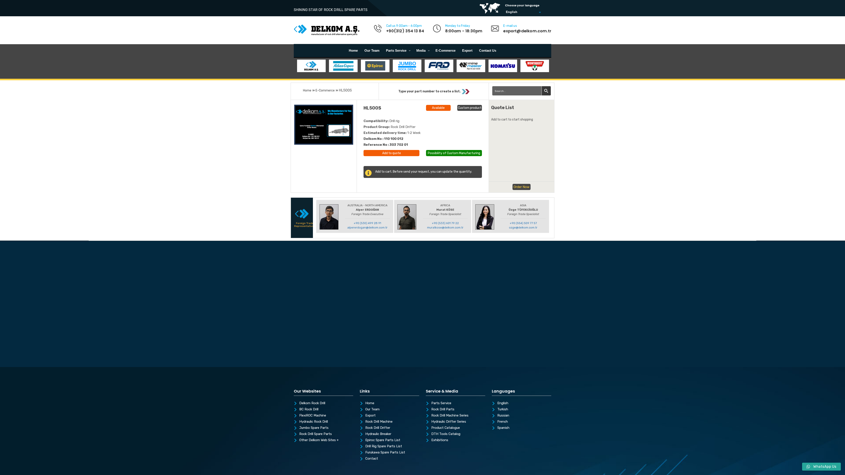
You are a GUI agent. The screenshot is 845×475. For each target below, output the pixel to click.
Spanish (503, 428)
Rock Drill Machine (379, 422)
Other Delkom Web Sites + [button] (319, 440)
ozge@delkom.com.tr (523, 227)
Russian (503, 415)
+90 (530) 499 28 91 (367, 223)
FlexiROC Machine (312, 415)
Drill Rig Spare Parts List (383, 446)
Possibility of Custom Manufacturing (454, 152)
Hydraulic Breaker (378, 434)
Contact (371, 458)
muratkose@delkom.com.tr (445, 227)
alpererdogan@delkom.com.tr (367, 227)
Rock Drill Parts (442, 409)
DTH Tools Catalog (445, 434)
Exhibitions (439, 440)
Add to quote (391, 153)
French (502, 422)
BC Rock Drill (308, 409)
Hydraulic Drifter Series (448, 422)
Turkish (502, 409)
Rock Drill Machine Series (449, 415)
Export (370, 415)
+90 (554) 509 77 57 (523, 223)
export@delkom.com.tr (527, 31)
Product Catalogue (445, 428)
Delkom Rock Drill (312, 403)
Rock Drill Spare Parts (315, 434)
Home (307, 90)
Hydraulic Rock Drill (313, 422)
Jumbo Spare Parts (314, 428)
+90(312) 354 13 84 (405, 31)
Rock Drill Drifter (377, 428)
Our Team (372, 409)
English (502, 403)
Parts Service (441, 403)
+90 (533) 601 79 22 (445, 223)
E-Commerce (325, 90)
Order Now (521, 187)
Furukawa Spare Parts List (385, 452)
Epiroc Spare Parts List (382, 440)
